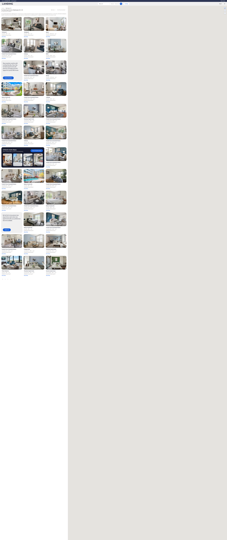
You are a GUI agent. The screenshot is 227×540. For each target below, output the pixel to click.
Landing (2, 8)
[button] (115, 4)
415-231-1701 (7, 0)
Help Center (223, 0)
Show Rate (4, 36)
